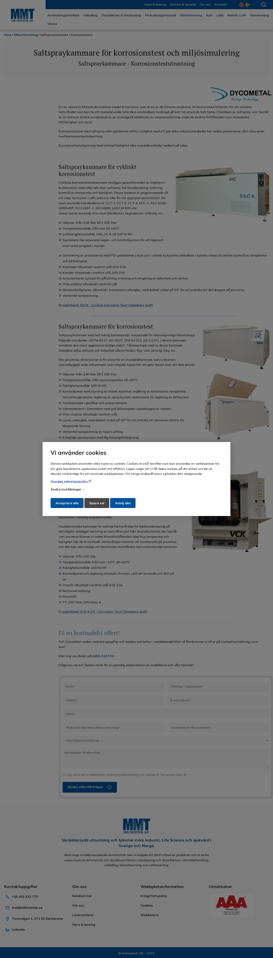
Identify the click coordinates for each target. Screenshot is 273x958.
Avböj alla (123, 503)
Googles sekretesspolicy (70, 481)
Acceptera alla (67, 503)
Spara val (96, 503)
